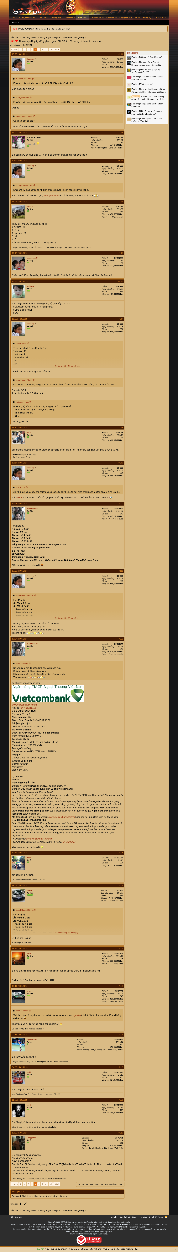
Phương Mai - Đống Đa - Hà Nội (110, 148)
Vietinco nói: (21, 343)
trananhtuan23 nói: (24, 116)
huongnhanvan (34, 137)
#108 (120, 427)
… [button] (25, 49)
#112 (121, 639)
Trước (15, 49)
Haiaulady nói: (22, 663)
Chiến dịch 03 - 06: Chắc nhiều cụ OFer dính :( (146, 119)
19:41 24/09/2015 (20, 986)
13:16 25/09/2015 (20, 1133)
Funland (110, 18)
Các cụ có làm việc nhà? (146, 57)
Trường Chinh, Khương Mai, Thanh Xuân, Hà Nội (103, 1050)
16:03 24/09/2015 (20, 281)
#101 (120, 54)
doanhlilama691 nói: (25, 595)
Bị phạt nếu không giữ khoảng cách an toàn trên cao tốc (146, 63)
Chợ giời (123, 18)
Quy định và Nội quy (128, 1217)
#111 (121, 571)
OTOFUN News (156, 1217)
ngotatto (77, 1015)
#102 (120, 132)
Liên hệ (114, 1217)
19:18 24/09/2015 (20, 885)
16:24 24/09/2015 (20, 463)
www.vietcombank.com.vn (25, 705)
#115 (121, 948)
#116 (121, 986)
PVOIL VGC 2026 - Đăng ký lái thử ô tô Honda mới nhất (44, 29)
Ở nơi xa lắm (117, 217)
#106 (120, 281)
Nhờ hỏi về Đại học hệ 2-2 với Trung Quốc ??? (147, 70)
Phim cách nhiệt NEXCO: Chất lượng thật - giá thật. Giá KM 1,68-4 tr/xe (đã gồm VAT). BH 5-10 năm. (92, 1249)
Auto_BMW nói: (22, 97)
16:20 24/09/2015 (20, 427)
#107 (120, 319)
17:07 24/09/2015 (20, 503)
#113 (121, 852)
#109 (120, 463)
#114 (121, 885)
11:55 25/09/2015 (19, 1100)
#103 (120, 161)
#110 (121, 503)
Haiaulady (17, 45)
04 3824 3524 (69, 842)
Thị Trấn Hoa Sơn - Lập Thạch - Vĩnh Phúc (105, 1148)
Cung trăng (118, 964)
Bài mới (69, 18)
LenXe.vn (43, 18)
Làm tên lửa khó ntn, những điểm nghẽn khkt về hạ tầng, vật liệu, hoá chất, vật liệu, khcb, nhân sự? (148, 90)
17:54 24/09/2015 (20, 852)
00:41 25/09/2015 (20, 1034)
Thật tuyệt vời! (142, 84)
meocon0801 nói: (23, 79)
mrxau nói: (20, 487)
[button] (74, 17)
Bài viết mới (133, 53)
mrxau (19, 497)
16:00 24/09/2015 (20, 132)
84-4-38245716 (28, 708)
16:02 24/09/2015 (20, 161)
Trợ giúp (143, 1217)
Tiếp (56, 49)
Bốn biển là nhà (116, 901)
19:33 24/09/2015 (20, 948)
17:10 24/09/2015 (20, 571)
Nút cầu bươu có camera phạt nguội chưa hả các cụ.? (146, 112)
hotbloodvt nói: (22, 402)
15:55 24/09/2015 (20, 54)
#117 (121, 1034)
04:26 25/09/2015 (20, 1067)
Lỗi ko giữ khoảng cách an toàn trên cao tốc (147, 78)
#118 (121, 1067)
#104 (120, 201)
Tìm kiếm (14, 22)
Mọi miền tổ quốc (116, 519)
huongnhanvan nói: (24, 185)
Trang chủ (56, 18)
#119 (121, 1100)
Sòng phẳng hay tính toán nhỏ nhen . (147, 105)
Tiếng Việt (17, 1217)
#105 (120, 253)
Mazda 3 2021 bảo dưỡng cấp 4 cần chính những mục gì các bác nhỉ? (148, 98)
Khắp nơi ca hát (116, 1001)
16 (51, 49)
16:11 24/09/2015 (19, 319)
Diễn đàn (82, 18)
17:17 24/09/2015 (20, 639)
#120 (120, 1133)
